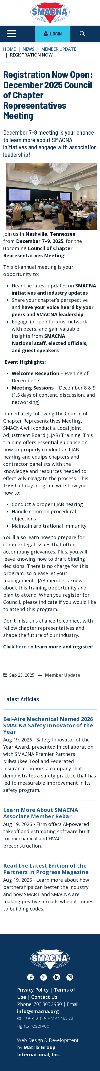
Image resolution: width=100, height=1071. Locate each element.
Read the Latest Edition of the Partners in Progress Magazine (46, 869)
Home (9, 49)
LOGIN (55, 34)
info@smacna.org (38, 1011)
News (28, 49)
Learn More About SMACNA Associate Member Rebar (40, 813)
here (21, 646)
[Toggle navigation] (11, 34)
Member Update (58, 49)
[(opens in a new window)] (30, 978)
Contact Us (44, 997)
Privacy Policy (33, 989)
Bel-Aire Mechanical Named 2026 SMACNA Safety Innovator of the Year (48, 725)
